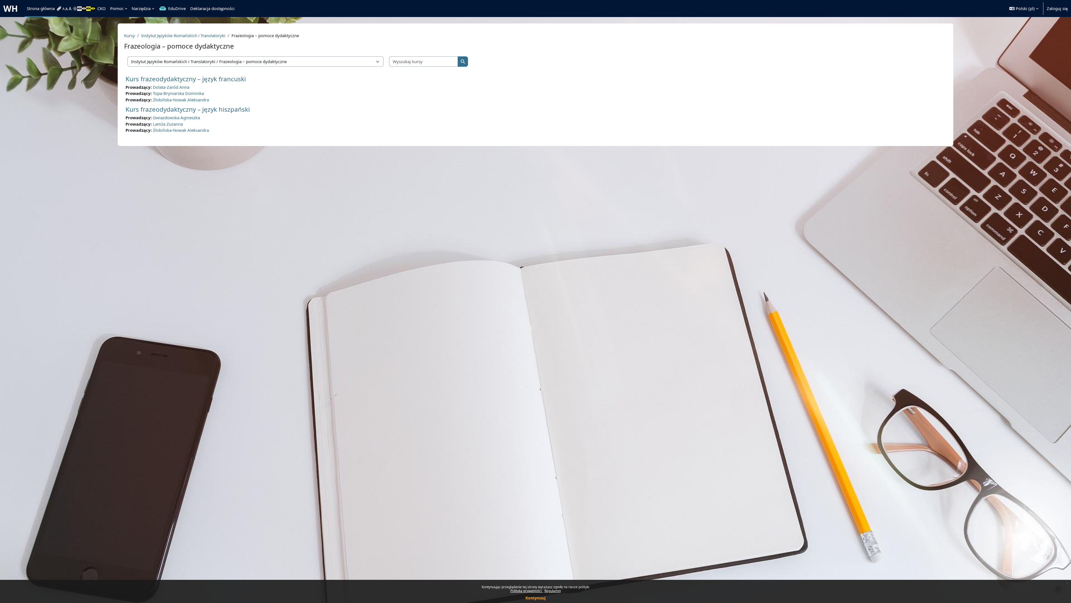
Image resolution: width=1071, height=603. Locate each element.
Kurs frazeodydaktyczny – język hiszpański (188, 109)
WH (10, 8)
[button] (1024, 8)
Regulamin (552, 590)
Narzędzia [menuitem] (141, 8)
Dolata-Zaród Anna (171, 87)
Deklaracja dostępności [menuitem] (212, 8)
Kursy (129, 35)
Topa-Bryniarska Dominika (178, 93)
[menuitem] (59, 8)
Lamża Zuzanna (168, 124)
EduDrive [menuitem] (177, 8)
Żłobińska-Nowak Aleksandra (181, 99)
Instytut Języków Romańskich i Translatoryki (183, 35)
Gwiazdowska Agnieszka (176, 117)
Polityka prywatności (526, 590)
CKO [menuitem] (101, 8)
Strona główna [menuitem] (41, 8)
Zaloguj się (1057, 8)
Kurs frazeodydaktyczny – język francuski (186, 79)
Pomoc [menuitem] (117, 8)
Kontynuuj (535, 597)
